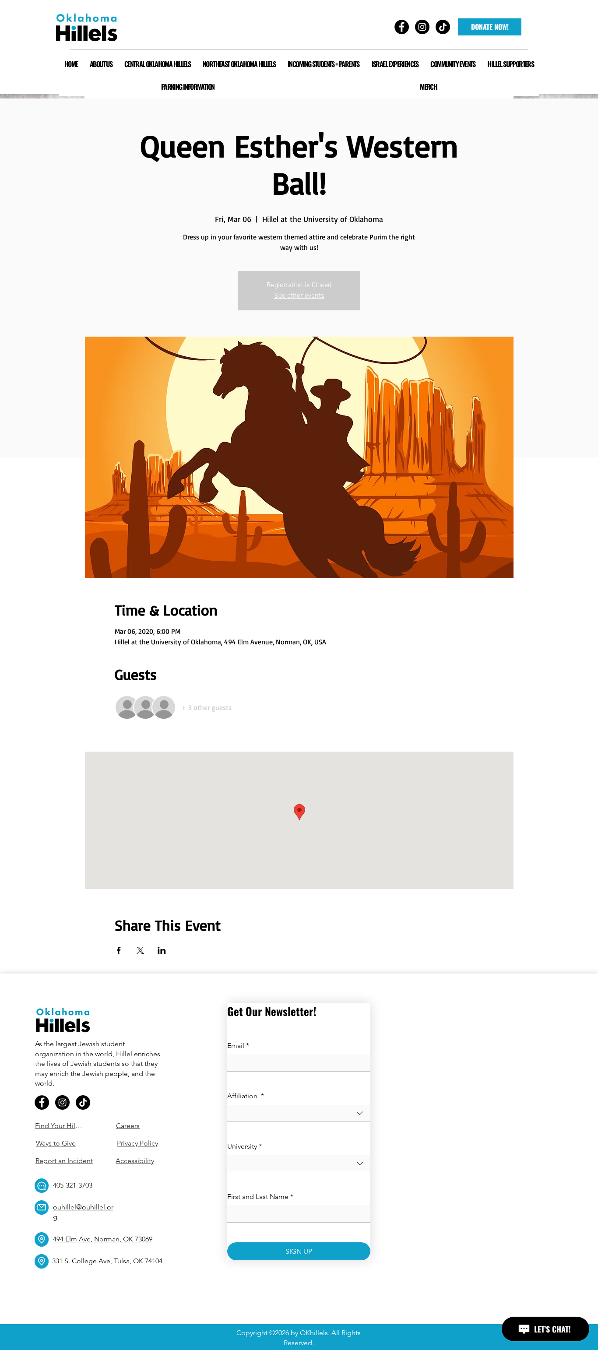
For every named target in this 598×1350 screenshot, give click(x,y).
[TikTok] (83, 1102)
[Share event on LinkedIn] (162, 950)
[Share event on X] (140, 950)
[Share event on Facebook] (119, 950)
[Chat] (42, 1185)
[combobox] (298, 1113)
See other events (299, 296)
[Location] (42, 1239)
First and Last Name (260, 1196)
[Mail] (42, 1207)
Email (238, 1045)
